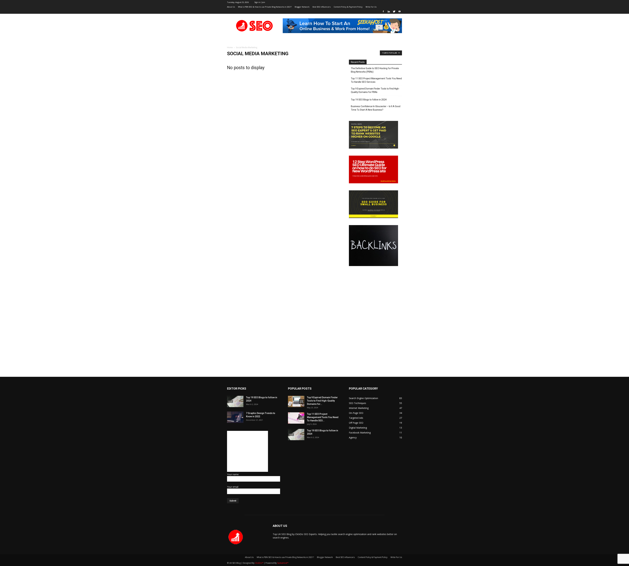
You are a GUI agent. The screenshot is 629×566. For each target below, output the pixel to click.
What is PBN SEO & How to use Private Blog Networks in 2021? (265, 7)
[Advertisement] (247, 451)
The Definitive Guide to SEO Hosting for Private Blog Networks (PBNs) (375, 70)
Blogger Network (302, 7)
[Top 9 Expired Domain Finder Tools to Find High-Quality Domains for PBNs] (296, 401)
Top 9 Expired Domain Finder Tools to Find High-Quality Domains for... (322, 400)
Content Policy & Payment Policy (348, 7)
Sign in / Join (259, 2)
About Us (231, 7)
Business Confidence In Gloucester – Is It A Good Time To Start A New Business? (375, 108)
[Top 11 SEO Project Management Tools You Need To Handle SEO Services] (296, 418)
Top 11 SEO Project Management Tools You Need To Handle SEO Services (376, 80)
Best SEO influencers (322, 7)
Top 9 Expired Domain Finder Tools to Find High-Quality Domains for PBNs (375, 90)
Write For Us (371, 7)
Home (230, 47)
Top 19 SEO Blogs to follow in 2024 (369, 99)
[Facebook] (383, 11)
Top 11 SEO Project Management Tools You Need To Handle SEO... (322, 417)
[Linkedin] (388, 11)
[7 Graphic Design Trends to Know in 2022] (235, 417)
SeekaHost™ (282, 563)
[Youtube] (399, 11)
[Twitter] (394, 11)
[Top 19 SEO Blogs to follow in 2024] (235, 401)
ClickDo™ (259, 563)
